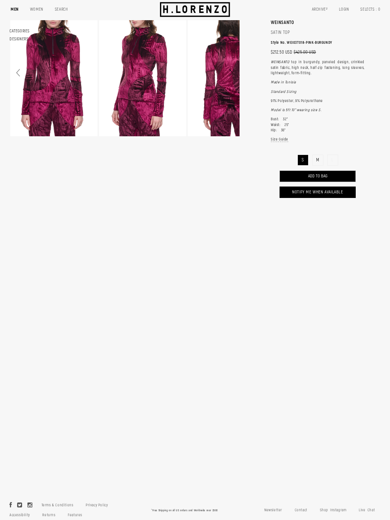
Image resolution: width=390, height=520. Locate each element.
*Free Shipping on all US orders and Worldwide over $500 (184, 510)
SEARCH (61, 9)
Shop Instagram (333, 510)
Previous (18, 73)
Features (75, 515)
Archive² (320, 9)
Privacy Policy (97, 505)
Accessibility (20, 515)
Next (231, 73)
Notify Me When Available (317, 192)
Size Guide (279, 139)
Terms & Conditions (58, 505)
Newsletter (273, 510)
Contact (301, 510)
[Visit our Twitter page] (19, 505)
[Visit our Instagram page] (30, 505)
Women (36, 9)
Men (15, 9)
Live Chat (367, 510)
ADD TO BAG (318, 176)
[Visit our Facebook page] (11, 505)
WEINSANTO (282, 22)
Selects (370, 9)
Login (344, 9)
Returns (48, 515)
